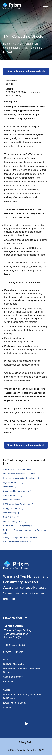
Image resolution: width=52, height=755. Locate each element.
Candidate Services (13, 677)
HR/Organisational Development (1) (19, 504)
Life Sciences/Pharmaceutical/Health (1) (20, 474)
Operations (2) (9, 487)
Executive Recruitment (14, 703)
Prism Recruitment (14, 6)
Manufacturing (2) (11, 513)
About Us (7, 659)
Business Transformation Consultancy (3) (21, 478)
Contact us (8, 707)
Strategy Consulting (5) (13, 500)
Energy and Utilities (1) (13, 508)
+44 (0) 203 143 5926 (14, 645)
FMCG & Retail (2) (11, 517)
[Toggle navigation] (45, 6)
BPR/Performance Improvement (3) (18, 542)
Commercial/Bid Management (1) (17, 491)
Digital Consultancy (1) (13, 482)
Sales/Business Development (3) (17, 526)
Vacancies (8, 681)
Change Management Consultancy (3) (20, 537)
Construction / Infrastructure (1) (17, 469)
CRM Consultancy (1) (12, 495)
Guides (6, 690)
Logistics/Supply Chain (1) (14, 521)
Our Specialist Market (13, 664)
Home (6, 43)
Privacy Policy (26, 742)
